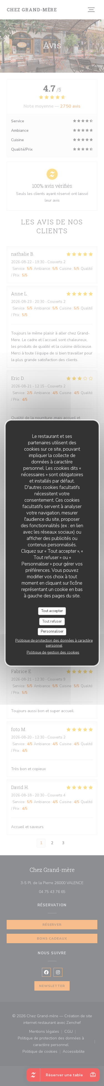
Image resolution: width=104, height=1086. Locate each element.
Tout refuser (52, 621)
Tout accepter (52, 610)
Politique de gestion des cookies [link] (53, 652)
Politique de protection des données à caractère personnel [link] (54, 643)
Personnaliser (52, 631)
